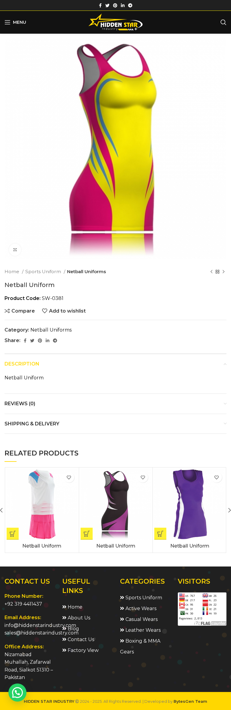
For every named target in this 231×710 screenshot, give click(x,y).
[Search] (223, 22)
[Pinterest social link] (115, 5)
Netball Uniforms (86, 271)
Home (12, 271)
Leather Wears (142, 630)
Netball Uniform (41, 546)
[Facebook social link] (100, 5)
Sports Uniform (43, 271)
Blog (72, 628)
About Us (78, 618)
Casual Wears (141, 619)
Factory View (82, 650)
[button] (17, 693)
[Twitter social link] (107, 5)
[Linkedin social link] (122, 5)
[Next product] (223, 272)
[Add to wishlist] (69, 477)
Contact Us (80, 639)
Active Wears (140, 608)
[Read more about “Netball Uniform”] (13, 534)
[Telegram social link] (130, 5)
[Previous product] (211, 272)
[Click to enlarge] (15, 250)
